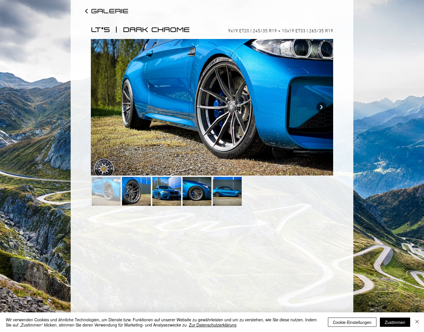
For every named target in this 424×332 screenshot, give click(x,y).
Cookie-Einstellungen (352, 322)
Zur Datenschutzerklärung (213, 325)
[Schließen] (417, 322)
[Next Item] (321, 107)
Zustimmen (395, 322)
